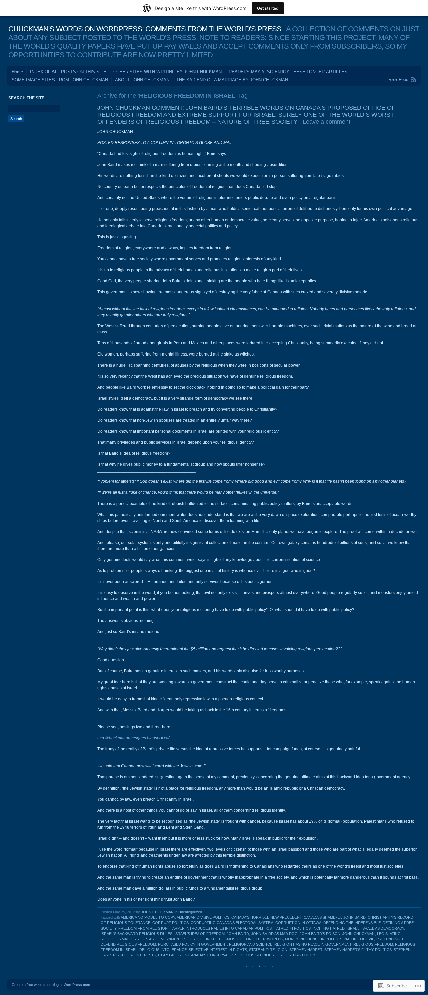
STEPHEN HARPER (305, 950)
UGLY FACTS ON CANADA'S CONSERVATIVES (197, 955)
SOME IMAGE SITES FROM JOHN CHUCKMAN (60, 79)
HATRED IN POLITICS (292, 928)
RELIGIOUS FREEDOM (373, 944)
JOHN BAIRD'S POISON (320, 934)
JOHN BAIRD (238, 934)
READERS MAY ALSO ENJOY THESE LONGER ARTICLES (288, 71)
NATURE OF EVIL (359, 939)
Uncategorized (190, 912)
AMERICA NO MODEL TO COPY (148, 917)
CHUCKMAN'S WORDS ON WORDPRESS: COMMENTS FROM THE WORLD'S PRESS (144, 29)
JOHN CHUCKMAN (157, 912)
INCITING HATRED (329, 928)
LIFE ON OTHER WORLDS (260, 939)
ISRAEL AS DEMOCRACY (382, 928)
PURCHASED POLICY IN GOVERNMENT (192, 944)
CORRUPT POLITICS (170, 923)
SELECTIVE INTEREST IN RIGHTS (218, 950)
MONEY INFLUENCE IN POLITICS (313, 939)
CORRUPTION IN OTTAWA (298, 923)
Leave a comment (326, 121)
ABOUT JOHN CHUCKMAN (142, 79)
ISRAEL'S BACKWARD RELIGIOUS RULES (136, 934)
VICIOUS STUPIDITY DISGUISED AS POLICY (277, 955)
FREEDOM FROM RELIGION (143, 928)
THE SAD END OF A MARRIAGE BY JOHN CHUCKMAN (232, 79)
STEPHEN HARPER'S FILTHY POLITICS (358, 950)
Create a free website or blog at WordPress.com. (51, 985)
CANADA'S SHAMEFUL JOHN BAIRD (335, 917)
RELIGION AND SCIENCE (250, 944)
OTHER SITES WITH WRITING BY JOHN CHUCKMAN (167, 71)
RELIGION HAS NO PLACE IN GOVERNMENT (312, 944)
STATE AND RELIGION (268, 950)
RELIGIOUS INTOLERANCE (163, 950)
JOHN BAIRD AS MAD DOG (274, 934)
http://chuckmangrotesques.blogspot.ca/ (133, 738)
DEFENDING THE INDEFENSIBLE (352, 923)
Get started (268, 8)
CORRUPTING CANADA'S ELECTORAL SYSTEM (232, 923)
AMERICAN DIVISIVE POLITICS (203, 917)
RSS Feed (398, 79)
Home (17, 71)
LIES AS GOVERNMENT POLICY (168, 939)
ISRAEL (353, 928)
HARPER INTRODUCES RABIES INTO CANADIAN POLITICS (221, 928)
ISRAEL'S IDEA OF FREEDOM (199, 934)
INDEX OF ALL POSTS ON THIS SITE (68, 71)
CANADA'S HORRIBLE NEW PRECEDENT (266, 917)
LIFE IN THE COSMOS (216, 939)
